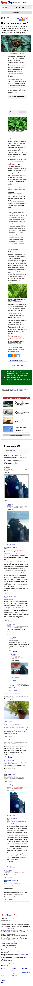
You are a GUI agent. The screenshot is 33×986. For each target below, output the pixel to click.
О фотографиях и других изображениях (11, 947)
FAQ (12, 970)
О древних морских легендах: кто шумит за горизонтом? (22, 412)
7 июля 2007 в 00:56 (8, 776)
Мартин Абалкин (12, 547)
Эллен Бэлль (8, 870)
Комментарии (4, 977)
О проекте (13, 968)
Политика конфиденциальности (9, 943)
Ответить (10, 500)
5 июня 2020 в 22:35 (11, 506)
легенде (10, 201)
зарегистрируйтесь (9, 457)
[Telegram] (24, 20)
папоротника (15, 175)
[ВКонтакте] (20, 20)
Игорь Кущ (7, 467)
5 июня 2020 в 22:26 (8, 469)
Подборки (3, 970)
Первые (13, 450)
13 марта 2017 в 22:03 (9, 598)
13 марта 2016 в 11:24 (9, 696)
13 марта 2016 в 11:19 (9, 727)
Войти (25, 2)
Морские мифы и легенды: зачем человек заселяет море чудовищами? (22, 403)
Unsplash (22, 53)
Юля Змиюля (12, 637)
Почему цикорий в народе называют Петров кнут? (20, 429)
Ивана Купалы (12, 164)
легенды (21, 349)
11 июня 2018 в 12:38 (11, 626)
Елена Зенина (11, 774)
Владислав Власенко (10, 596)
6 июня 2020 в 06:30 (15, 656)
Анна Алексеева (9, 760)
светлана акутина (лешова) (12, 693)
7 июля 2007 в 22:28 (8, 762)
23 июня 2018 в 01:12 (13, 639)
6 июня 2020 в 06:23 (11, 787)
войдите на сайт (22, 457)
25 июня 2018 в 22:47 (9, 550)
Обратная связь (26, 972)
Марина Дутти (13, 818)
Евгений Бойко (11, 624)
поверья (15, 349)
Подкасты (3, 980)
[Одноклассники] (22, 20)
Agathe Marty (15, 53)
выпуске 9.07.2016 (18, 390)
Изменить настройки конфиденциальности (11, 963)
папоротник (14, 347)
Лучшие (7, 452)
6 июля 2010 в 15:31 (8, 742)
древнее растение (13, 351)
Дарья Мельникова (12, 880)
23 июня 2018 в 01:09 (13, 683)
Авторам (13, 973)
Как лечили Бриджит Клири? (21, 420)
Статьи (2, 973)
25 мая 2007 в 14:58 (8, 883)
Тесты (2, 975)
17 (18, 18)
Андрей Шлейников (9, 739)
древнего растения (20, 263)
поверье (18, 65)
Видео (2, 982)
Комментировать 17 (17, 360)
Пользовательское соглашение (8, 945)
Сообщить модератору (12, 470)
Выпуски (3, 968)
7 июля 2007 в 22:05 (11, 821)
